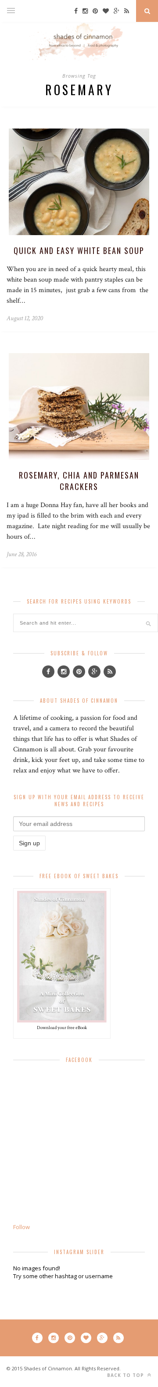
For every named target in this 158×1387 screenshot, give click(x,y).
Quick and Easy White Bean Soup (79, 250)
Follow (21, 1227)
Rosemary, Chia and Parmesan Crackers (79, 480)
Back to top (126, 1375)
